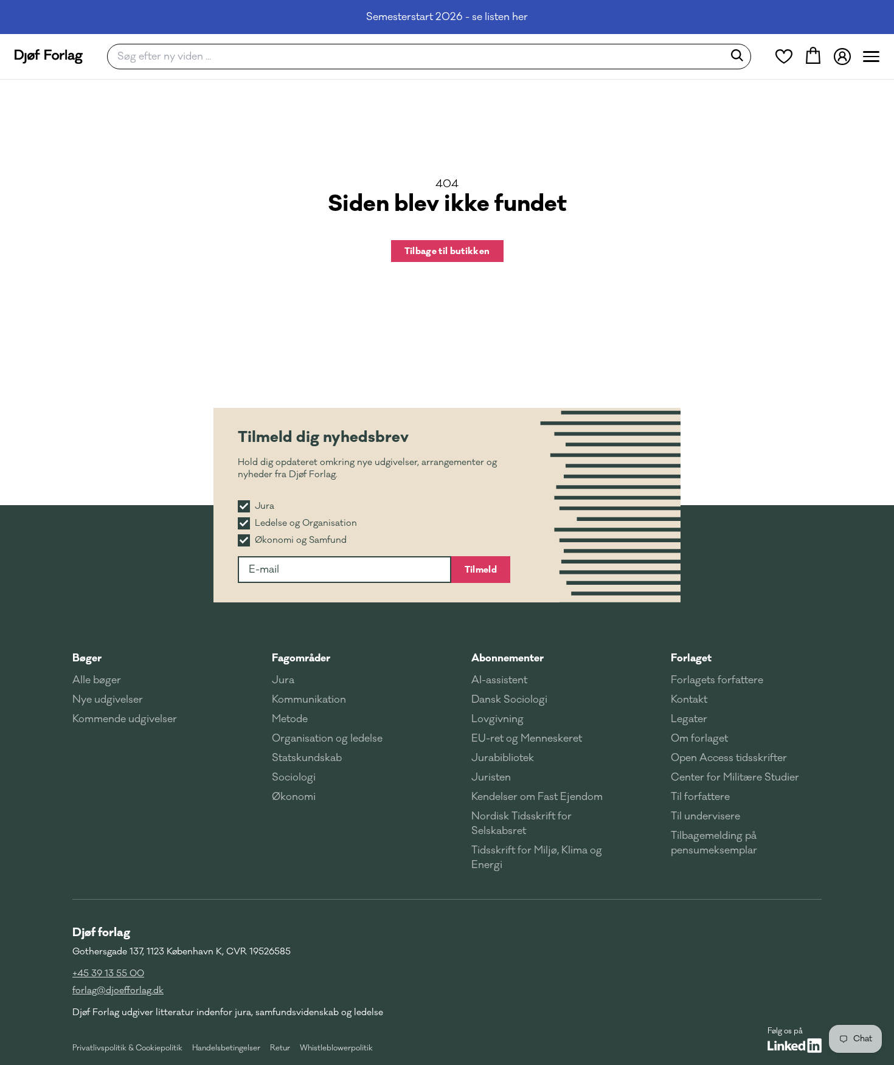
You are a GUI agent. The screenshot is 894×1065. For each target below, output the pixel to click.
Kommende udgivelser (124, 719)
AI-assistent (499, 680)
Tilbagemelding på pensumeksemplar (714, 843)
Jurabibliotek (502, 758)
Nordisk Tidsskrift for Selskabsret (521, 824)
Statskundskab (307, 758)
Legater (689, 719)
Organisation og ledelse (327, 738)
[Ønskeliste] (783, 56)
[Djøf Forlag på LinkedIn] (795, 1045)
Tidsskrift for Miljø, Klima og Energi (536, 858)
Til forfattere (700, 797)
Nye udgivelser (107, 699)
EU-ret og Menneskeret (526, 738)
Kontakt (689, 699)
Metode (290, 719)
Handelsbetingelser (226, 1048)
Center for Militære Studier (735, 777)
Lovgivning (497, 719)
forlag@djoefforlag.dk (118, 990)
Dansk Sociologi (509, 699)
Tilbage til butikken (447, 251)
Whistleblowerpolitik (336, 1048)
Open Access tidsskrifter (729, 758)
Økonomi (294, 797)
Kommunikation (309, 699)
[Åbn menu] (871, 56)
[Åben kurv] (813, 56)
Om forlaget (699, 738)
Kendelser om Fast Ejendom (537, 797)
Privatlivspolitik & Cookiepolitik (127, 1048)
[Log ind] (842, 56)
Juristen (491, 777)
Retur (280, 1048)
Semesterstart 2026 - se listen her (447, 17)
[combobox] (419, 56)
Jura (283, 680)
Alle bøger (96, 680)
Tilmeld (481, 570)
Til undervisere (705, 816)
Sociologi (294, 777)
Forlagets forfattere (717, 680)
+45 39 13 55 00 (108, 973)
